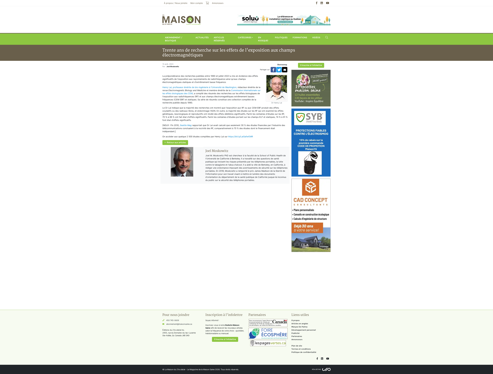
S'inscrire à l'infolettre (311, 65)
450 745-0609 (172, 320)
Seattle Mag (186, 125)
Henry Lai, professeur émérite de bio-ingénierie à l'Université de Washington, (199, 87)
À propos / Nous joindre (175, 3)
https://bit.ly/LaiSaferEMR (240, 136)
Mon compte (196, 3)
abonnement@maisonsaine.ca (179, 324)
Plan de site (296, 346)
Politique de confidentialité (303, 352)
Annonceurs (296, 339)
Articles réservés (219, 39)
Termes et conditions (301, 349)
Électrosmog (282, 65)
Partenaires (296, 336)
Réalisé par (316, 369)
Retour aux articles (176, 142)
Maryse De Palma (299, 327)
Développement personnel (303, 330)
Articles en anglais (299, 323)
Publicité (295, 333)
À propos (295, 320)
